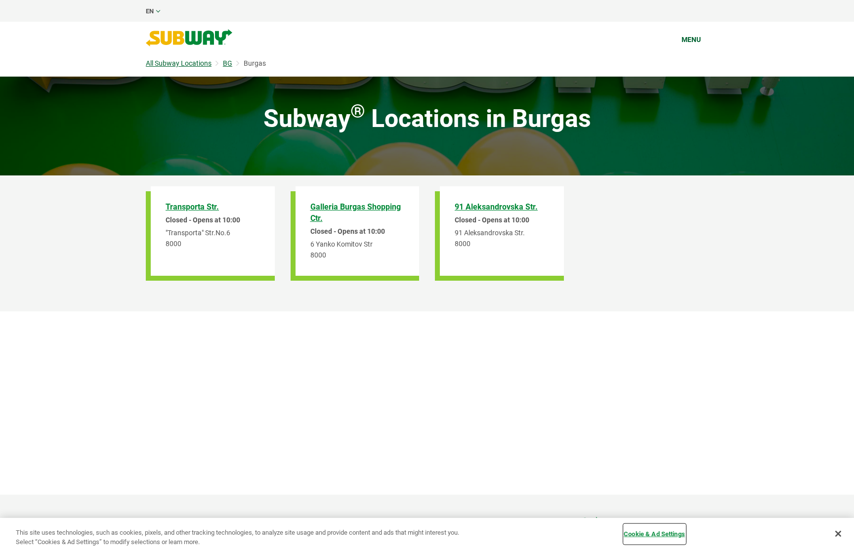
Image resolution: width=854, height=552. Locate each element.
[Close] (838, 534)
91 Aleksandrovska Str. (496, 207)
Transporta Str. (192, 207)
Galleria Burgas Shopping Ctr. (355, 212)
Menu (691, 39)
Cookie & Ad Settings (654, 534)
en (150, 11)
